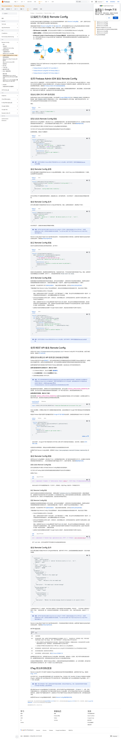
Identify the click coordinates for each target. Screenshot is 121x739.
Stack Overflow (91, 715)
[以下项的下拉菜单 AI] (17, 9)
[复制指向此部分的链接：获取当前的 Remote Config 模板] (58, 119)
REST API (47, 26)
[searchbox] (9, 13)
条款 (21, 736)
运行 (22, 1)
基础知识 (8, 9)
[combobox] (83, 1)
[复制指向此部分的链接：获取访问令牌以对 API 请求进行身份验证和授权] (70, 357)
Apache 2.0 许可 (71, 701)
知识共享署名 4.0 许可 (49, 701)
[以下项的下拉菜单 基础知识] (11, 9)
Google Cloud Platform (61, 730)
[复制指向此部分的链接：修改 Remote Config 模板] (52, 456)
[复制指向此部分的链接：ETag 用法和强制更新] (53, 668)
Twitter (55, 718)
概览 (3, 9)
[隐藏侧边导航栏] (16, 736)
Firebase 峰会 (57, 715)
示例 (41, 9)
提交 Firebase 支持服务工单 (57, 653)
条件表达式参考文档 (47, 238)
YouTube (56, 720)
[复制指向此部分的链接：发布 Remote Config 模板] (52, 278)
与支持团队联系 (91, 713)
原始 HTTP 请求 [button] (40, 476)
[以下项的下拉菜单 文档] (42, 1)
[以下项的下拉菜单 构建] (18, 1)
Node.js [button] (34, 107)
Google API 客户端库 (59, 414)
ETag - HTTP (34, 673)
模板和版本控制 (79, 123)
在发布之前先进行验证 (76, 285)
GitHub (22, 722)
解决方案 (30, 1)
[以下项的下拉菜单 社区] (48, 1)
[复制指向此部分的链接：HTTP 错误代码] (41, 629)
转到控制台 (112, 1)
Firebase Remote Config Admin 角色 (61, 379)
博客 (107, 1)
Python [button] (39, 418)
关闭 (109, 17)
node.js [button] (33, 418)
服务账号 (46, 360)
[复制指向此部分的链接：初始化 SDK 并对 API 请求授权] (56, 94)
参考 (21, 715)
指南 (21, 713)
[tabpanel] (60, 112)
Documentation (7, 6)
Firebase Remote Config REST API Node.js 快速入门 (46, 70)
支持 (53, 1)
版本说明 (89, 720)
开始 (116, 17)
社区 (46, 1)
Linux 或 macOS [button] (35, 401)
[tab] (34, 107)
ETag (32, 612)
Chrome (44, 730)
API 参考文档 (42, 353)
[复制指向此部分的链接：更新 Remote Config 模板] (48, 500)
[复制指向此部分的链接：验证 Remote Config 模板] (52, 243)
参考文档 (35, 9)
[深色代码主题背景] (87, 110)
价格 (35, 1)
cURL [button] (33, 476)
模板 (73, 21)
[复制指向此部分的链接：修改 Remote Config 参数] (52, 169)
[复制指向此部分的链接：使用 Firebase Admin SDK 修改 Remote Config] (78, 79)
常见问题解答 (90, 722)
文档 (39, 1)
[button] (8, 24)
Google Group (91, 718)
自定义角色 (49, 383)
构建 (15, 1)
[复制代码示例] (89, 110)
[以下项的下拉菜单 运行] (24, 1)
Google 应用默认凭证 (65, 97)
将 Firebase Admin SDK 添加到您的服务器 (54, 86)
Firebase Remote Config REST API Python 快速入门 (46, 73)
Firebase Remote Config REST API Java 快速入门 (45, 68)
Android (38, 730)
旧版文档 (89, 724)
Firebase (32, 13)
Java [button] (39, 107)
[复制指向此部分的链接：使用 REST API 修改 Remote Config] (67, 348)
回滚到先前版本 (50, 285)
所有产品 (71, 730)
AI (15, 9)
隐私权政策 (26, 736)
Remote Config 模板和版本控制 (64, 697)
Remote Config (19, 6)
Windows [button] (44, 401)
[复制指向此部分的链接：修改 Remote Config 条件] (52, 202)
